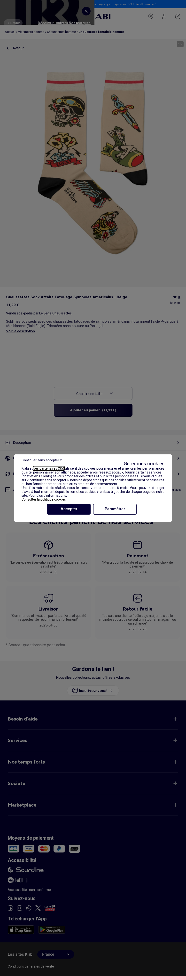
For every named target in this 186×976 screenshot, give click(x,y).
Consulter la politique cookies (44, 499)
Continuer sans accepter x (42, 460)
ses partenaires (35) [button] (48, 468)
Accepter (69, 509)
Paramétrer (115, 509)
